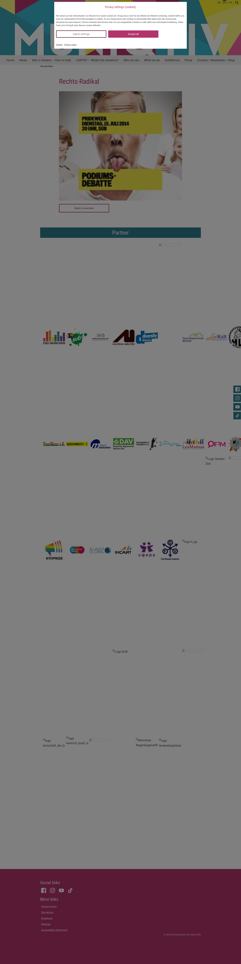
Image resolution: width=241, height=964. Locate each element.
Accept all (133, 34)
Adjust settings (81, 34)
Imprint (59, 45)
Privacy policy (70, 45)
